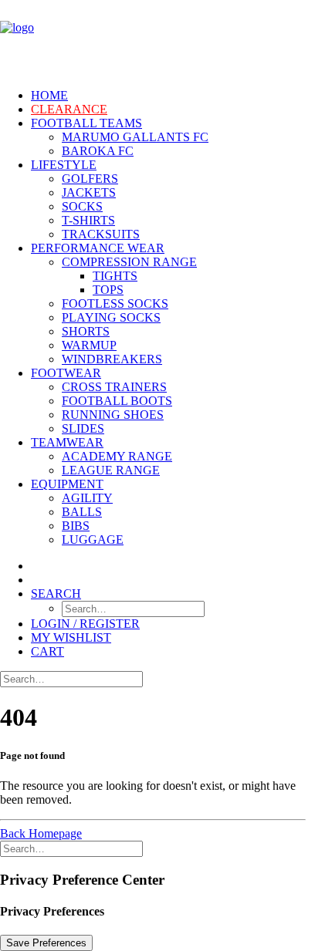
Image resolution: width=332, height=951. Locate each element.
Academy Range (117, 456)
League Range (111, 470)
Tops (108, 289)
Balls (82, 511)
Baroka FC (98, 150)
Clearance (69, 109)
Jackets (89, 192)
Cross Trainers (114, 386)
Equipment (67, 484)
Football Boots (117, 400)
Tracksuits (101, 234)
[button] (56, 593)
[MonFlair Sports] (166, 38)
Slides (83, 428)
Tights (115, 275)
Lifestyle (64, 164)
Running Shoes (113, 414)
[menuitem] (164, 96)
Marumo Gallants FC (135, 136)
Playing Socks (111, 317)
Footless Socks (115, 303)
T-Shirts (88, 220)
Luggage (93, 539)
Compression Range (129, 261)
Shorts (86, 331)
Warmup (89, 345)
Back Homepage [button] (41, 833)
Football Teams (86, 123)
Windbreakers (112, 359)
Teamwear (67, 442)
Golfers (90, 178)
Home (49, 95)
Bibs (76, 525)
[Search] (71, 678)
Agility (87, 497)
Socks (82, 206)
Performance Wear (97, 248)
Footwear (66, 372)
